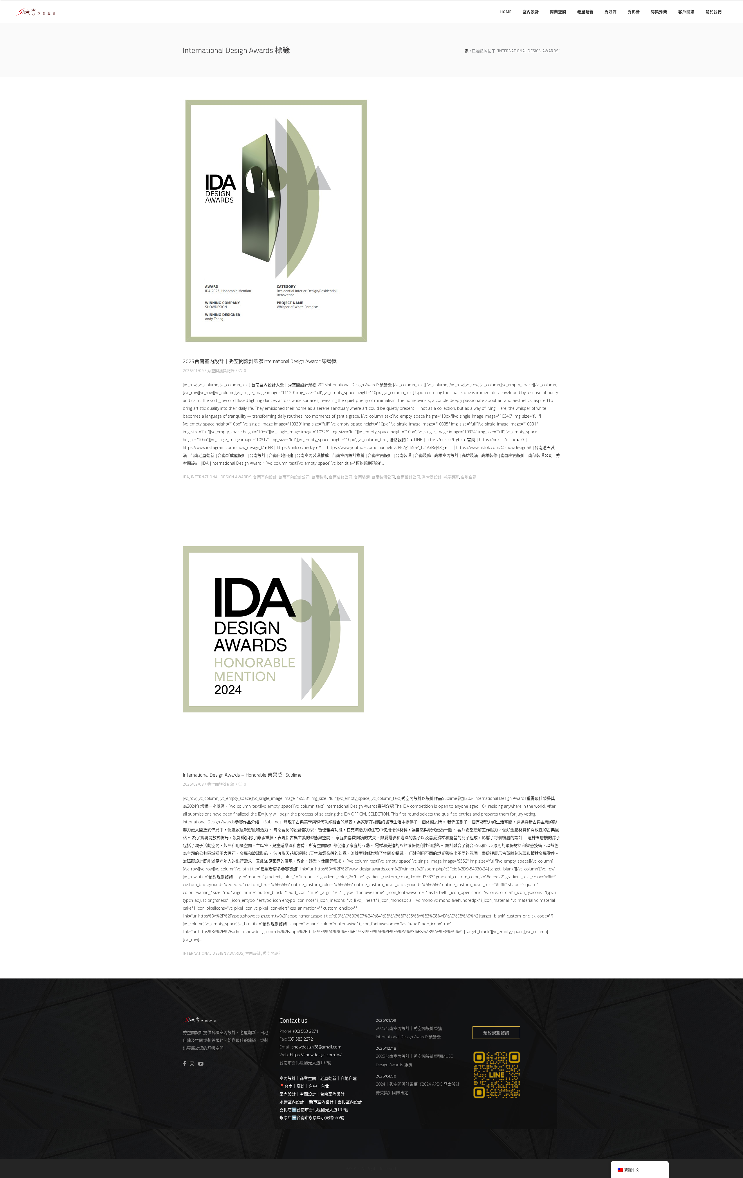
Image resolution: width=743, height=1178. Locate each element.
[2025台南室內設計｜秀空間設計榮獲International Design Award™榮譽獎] (276, 221)
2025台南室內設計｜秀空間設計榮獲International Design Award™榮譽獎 (260, 361)
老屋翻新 (451, 477)
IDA (186, 477)
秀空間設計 (432, 477)
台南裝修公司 (340, 477)
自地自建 (469, 477)
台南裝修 (319, 477)
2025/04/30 (386, 1076)
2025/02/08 (193, 784)
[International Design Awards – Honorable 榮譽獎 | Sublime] (273, 629)
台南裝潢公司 (383, 477)
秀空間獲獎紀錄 (221, 370)
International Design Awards (221, 477)
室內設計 (253, 953)
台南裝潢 (362, 477)
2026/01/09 (193, 370)
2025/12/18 (386, 1048)
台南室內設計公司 (294, 477)
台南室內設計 (265, 477)
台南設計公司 (408, 477)
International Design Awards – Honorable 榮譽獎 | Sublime (242, 775)
